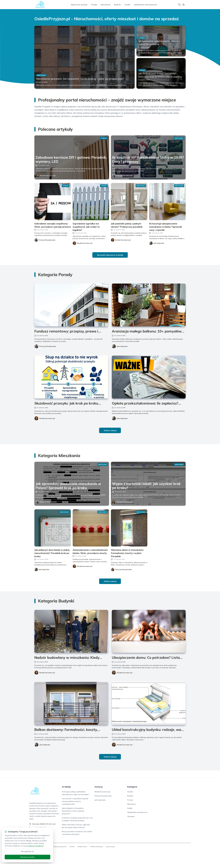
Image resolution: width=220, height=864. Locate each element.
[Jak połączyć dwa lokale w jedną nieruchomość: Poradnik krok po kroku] (52, 527)
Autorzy (99, 786)
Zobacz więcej (110, 430)
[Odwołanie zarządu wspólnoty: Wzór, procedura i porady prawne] (52, 201)
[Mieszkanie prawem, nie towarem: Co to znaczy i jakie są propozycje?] (84, 57)
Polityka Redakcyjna (96, 846)
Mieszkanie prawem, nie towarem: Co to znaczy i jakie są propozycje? (80, 78)
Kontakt (71, 846)
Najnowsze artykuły (79, 4)
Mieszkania (105, 4)
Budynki (117, 4)
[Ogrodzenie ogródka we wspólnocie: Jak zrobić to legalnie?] (91, 201)
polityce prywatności (36, 846)
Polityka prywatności (60, 846)
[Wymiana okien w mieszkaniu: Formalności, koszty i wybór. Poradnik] (129, 527)
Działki (127, 4)
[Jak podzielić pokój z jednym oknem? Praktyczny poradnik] (129, 201)
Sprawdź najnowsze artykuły (110, 255)
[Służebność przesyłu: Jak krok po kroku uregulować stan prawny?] (71, 377)
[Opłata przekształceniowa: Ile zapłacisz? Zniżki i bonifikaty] (149, 377)
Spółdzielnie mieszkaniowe (145, 4)
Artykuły (66, 786)
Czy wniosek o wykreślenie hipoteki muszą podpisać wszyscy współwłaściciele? (75, 801)
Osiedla (130, 792)
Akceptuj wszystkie (27, 857)
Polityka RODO (82, 846)
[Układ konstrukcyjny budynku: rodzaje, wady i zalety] (149, 703)
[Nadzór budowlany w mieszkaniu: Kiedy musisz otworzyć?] (71, 631)
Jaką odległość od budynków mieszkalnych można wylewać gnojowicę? (73, 811)
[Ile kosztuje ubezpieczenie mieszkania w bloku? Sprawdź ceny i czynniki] (167, 201)
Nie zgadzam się (27, 851)
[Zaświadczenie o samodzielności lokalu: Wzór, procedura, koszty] (91, 527)
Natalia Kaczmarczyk (48, 176)
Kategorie (132, 786)
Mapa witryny (110, 846)
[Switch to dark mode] (184, 5)
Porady (94, 4)
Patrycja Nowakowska (124, 176)
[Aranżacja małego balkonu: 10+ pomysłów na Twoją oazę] (149, 305)
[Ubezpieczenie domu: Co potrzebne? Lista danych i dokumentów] (149, 631)
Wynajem (130, 816)
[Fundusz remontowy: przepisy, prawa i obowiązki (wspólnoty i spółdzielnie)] (71, 305)
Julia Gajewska (122, 346)
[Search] (179, 4)
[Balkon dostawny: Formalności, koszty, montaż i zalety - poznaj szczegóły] (71, 703)
